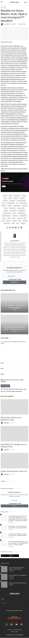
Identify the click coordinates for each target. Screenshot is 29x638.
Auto (10, 198)
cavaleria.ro (12, 200)
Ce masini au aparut (22, 200)
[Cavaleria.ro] (14, 2)
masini (15, 213)
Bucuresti (22, 198)
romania (19, 218)
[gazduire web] (14, 618)
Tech (13, 223)
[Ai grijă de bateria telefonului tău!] (4, 584)
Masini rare (15, 215)
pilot (9, 218)
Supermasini (7, 223)
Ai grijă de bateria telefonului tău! (17, 583)
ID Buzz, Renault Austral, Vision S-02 (14, 471)
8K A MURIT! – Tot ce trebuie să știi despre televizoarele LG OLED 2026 (17, 527)
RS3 (25, 218)
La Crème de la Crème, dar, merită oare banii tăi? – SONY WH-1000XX (17, 534)
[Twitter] (12, 624)
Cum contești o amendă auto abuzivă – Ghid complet (16, 568)
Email (2, 368)
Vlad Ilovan (6, 422)
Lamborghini (12, 208)
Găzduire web (14, 616)
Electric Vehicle (11, 203)
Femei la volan (23, 203)
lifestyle (6, 210)
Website (2, 374)
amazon (5, 195)
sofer (3, 220)
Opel (4, 218)
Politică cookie (14, 631)
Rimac (14, 218)
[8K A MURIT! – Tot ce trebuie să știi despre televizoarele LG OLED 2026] (4, 528)
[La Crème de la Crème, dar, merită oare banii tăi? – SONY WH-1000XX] (4, 535)
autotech (16, 198)
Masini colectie (22, 213)
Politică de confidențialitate (14, 629)
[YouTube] (16, 624)
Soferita (8, 220)
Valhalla (23, 223)
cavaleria (5, 200)
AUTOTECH (3, 7)
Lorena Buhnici (7, 24)
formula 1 (4, 205)
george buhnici (17, 205)
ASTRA (24, 195)
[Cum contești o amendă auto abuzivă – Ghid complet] (4, 569)
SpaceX (14, 220)
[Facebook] (7, 624)
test (18, 223)
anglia (11, 195)
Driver (4, 203)
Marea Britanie (22, 210)
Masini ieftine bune (6, 215)
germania (25, 205)
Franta (10, 205)
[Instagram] (21, 624)
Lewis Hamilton (21, 208)
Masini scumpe (23, 215)
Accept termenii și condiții (15, 279)
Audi (6, 198)
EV (17, 203)
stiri (20, 220)
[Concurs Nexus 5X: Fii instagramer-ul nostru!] (4, 577)
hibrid (6, 208)
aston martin (17, 195)
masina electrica (7, 213)
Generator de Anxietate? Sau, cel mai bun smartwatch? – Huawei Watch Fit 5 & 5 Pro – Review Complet (18, 543)
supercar (25, 220)
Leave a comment (21, 24)
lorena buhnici (13, 210)
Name (2, 362)
